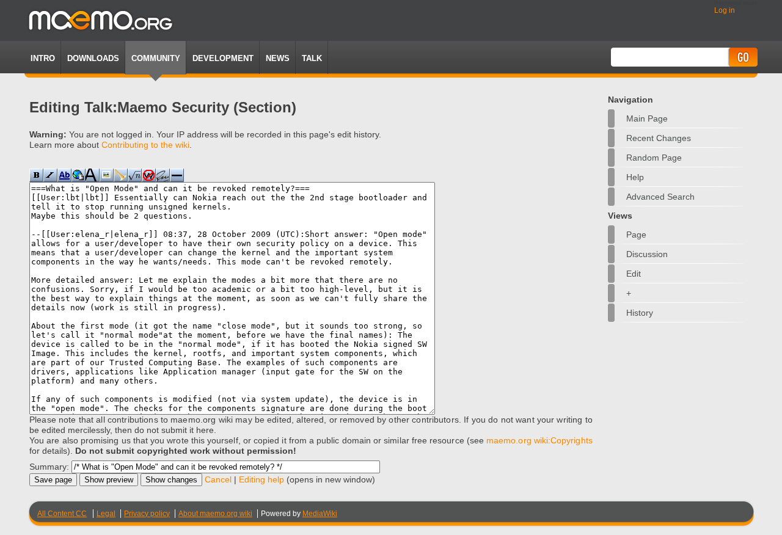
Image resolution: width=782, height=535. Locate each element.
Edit (633, 273)
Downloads (93, 58)
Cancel (218, 479)
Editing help (261, 479)
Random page (654, 157)
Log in (724, 10)
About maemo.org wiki (215, 513)
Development (223, 58)
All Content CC (62, 513)
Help (635, 177)
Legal (106, 513)
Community (155, 58)
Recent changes (658, 138)
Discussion (647, 254)
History (639, 313)
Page (636, 234)
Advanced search (660, 197)
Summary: (49, 466)
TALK (312, 58)
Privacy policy (147, 513)
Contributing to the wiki (145, 145)
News (278, 58)
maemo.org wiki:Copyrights (539, 440)
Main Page (647, 118)
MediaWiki (319, 513)
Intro (43, 58)
